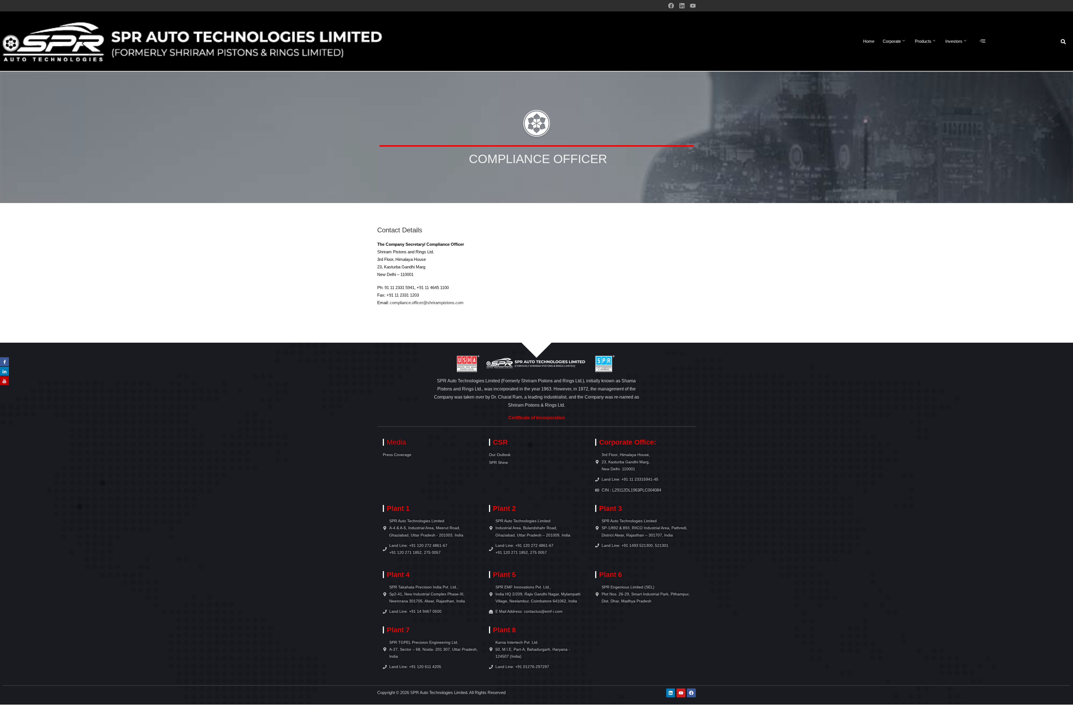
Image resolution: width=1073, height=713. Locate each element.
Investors (953, 41)
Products (923, 41)
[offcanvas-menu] (982, 41)
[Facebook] (671, 6)
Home (868, 41)
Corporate (892, 41)
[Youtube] (693, 6)
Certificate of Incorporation (536, 417)
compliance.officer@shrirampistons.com (427, 302)
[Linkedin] (682, 6)
